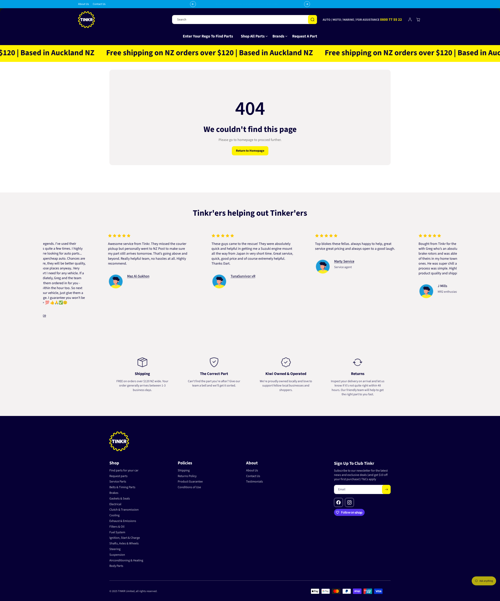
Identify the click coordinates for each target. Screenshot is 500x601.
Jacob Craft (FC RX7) (95, 266)
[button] (253, 36)
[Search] (312, 19)
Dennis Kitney (194, 276)
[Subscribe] (386, 489)
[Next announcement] (307, 4)
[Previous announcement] (193, 4)
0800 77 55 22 (391, 19)
